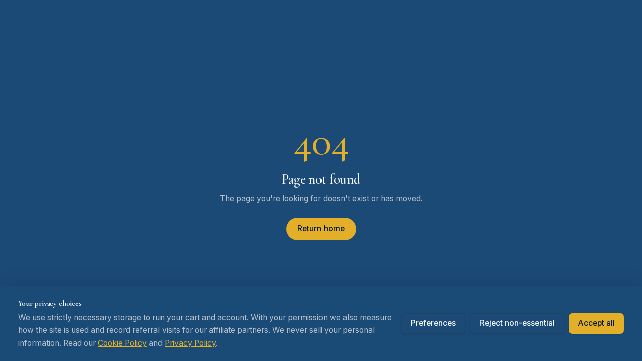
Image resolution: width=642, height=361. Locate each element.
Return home (321, 228)
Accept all (596, 323)
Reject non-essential (517, 323)
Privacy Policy (190, 343)
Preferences (433, 323)
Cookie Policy (122, 343)
